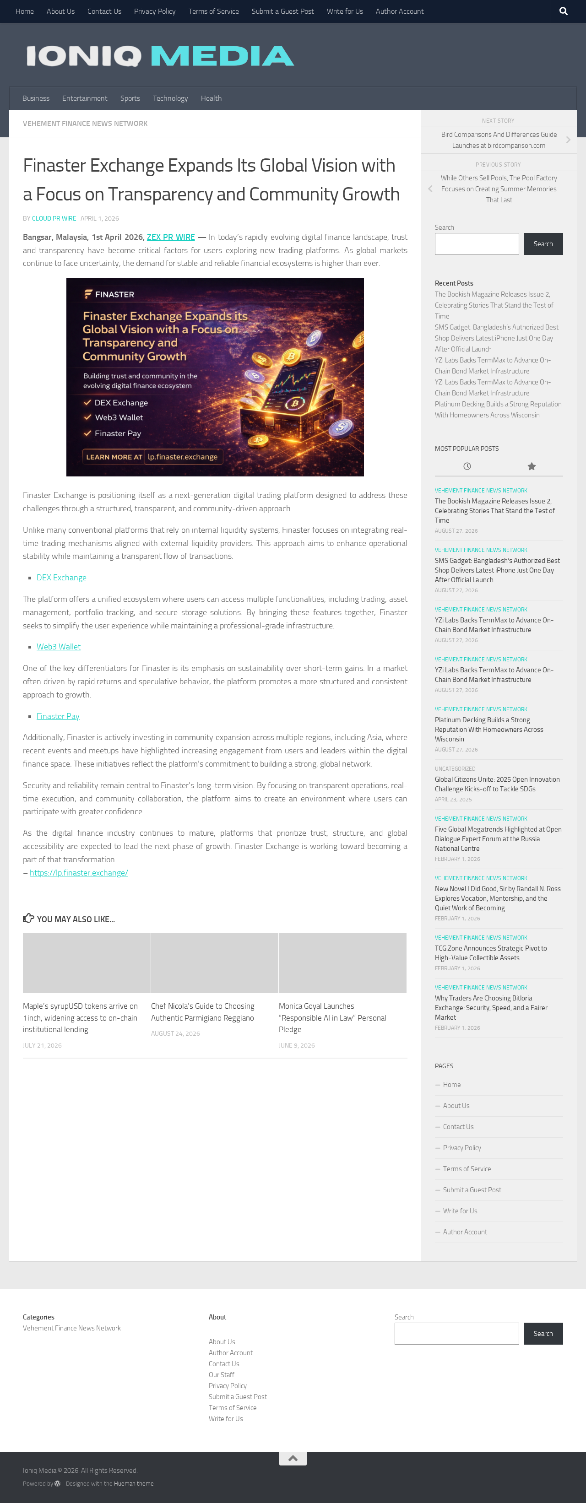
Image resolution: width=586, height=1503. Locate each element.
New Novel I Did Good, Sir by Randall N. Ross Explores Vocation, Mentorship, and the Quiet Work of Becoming (498, 898)
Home (25, 11)
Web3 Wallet (59, 647)
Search (444, 227)
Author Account (400, 11)
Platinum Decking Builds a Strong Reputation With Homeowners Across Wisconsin (489, 729)
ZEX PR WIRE (171, 237)
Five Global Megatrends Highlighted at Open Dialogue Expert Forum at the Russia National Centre (498, 839)
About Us (61, 11)
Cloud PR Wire (54, 218)
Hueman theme (134, 1483)
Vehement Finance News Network (85, 123)
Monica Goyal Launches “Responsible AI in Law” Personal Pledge (332, 1018)
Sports (130, 98)
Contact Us (104, 11)
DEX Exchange (62, 578)
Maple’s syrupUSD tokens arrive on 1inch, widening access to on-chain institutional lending (80, 1018)
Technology (170, 98)
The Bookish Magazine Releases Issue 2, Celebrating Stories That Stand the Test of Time (494, 305)
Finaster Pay (58, 716)
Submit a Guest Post (283, 11)
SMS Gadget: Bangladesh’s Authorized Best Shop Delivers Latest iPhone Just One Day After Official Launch (497, 338)
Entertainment (85, 98)
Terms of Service (214, 11)
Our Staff (221, 1375)
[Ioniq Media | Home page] (159, 55)
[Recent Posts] (467, 467)
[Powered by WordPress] (57, 1484)
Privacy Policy (155, 11)
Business (35, 98)
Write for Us (345, 11)
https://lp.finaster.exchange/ (79, 873)
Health (211, 98)
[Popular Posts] (531, 467)
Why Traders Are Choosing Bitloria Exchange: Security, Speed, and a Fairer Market (491, 1008)
